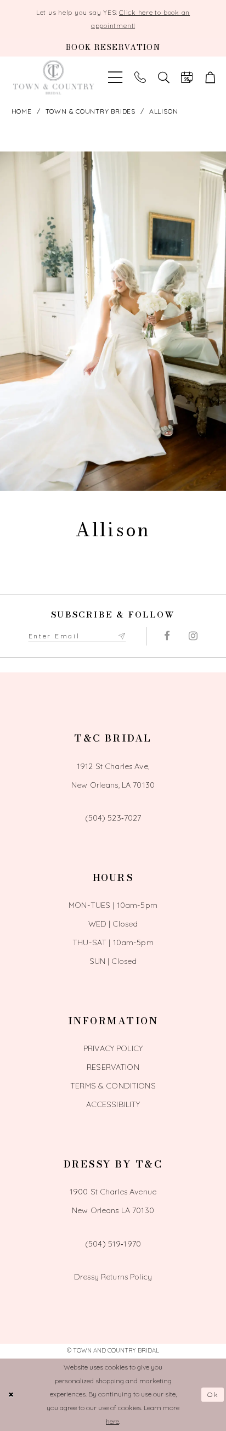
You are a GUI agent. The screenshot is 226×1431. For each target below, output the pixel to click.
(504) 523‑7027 (113, 818)
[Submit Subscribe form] (121, 636)
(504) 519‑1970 (113, 1244)
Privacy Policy (113, 1048)
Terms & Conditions (113, 1086)
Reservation (113, 1067)
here (112, 1421)
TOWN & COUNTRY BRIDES (90, 111)
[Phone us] (140, 78)
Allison (163, 111)
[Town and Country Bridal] (53, 77)
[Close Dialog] (11, 1394)
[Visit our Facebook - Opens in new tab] (167, 636)
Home (22, 111)
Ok (213, 1394)
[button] (210, 78)
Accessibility (113, 1104)
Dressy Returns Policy (113, 1277)
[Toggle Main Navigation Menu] (115, 78)
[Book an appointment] (187, 78)
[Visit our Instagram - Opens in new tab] (193, 636)
